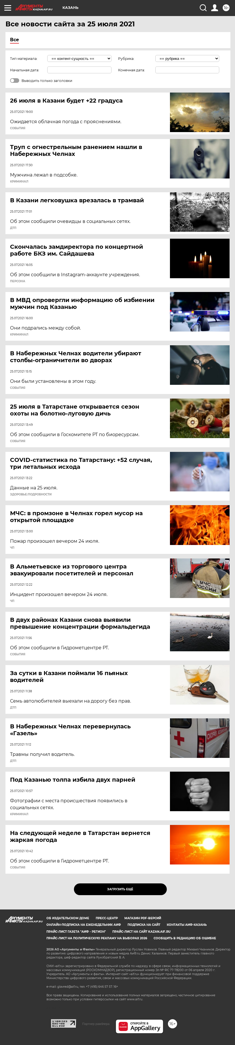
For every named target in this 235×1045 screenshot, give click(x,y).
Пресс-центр (107, 918)
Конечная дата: (131, 70)
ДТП (13, 228)
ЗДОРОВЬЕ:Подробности (31, 494)
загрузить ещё (120, 889)
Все (14, 39)
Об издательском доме (67, 918)
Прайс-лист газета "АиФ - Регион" (76, 932)
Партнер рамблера (95, 1024)
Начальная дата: (24, 70)
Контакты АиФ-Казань (187, 925)
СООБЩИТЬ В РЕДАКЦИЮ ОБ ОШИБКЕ (185, 938)
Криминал (19, 181)
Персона (17, 281)
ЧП (12, 547)
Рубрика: (126, 58)
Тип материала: (24, 58)
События (17, 128)
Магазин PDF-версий (142, 918)
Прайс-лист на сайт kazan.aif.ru (141, 932)
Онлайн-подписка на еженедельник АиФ (83, 925)
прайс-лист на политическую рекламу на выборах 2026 (96, 938)
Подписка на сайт (144, 925)
